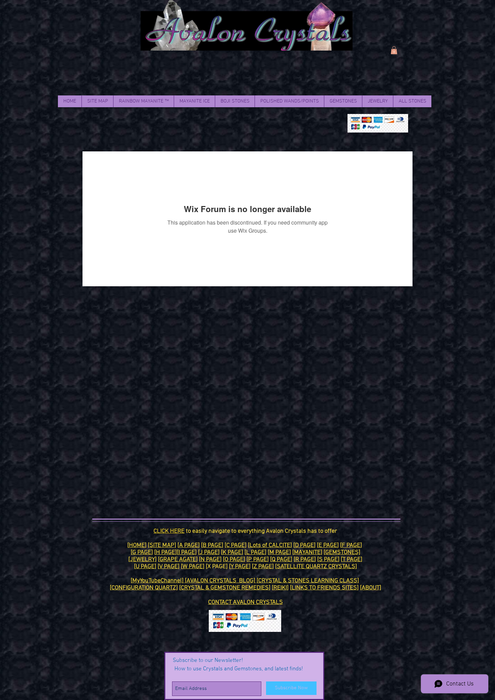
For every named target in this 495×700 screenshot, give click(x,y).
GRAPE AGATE (178, 559)
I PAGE (186, 552)
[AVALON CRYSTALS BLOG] (221, 580)
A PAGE (188, 545)
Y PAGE (240, 566)
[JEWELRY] (142, 559)
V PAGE (168, 566)
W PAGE (193, 566)
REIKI (280, 587)
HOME (137, 545)
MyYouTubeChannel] (158, 580)
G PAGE (141, 552)
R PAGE (304, 559)
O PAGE (234, 559)
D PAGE (304, 545)
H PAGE (165, 552)
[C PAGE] (235, 545)
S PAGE (328, 559)
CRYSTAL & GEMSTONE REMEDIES (225, 587)
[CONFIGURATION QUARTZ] (144, 587)
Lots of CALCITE (270, 545)
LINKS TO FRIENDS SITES (324, 587)
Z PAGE (263, 566)
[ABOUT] (370, 587)
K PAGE (232, 552)
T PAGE (351, 559)
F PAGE (351, 545)
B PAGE (212, 545)
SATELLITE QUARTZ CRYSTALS (316, 566)
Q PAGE (281, 559)
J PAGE (209, 552)
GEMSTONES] (342, 552)
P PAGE (257, 559)
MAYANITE (307, 552)
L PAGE (255, 552)
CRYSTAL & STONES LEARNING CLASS (307, 580)
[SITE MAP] (162, 545)
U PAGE (145, 566)
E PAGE (328, 545)
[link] (394, 50)
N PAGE (210, 559)
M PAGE (279, 552)
